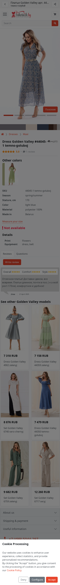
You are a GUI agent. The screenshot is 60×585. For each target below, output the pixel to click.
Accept (52, 579)
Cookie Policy (14, 570)
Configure (37, 579)
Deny (23, 579)
